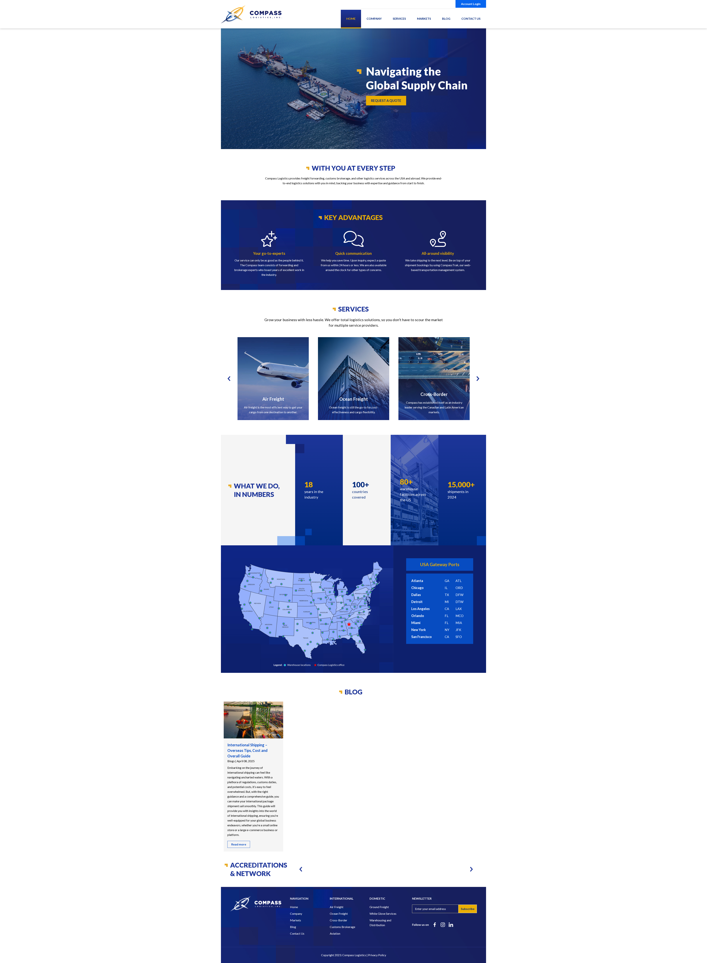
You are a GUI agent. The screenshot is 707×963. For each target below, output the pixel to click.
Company (374, 18)
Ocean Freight (339, 913)
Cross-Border (338, 920)
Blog (446, 18)
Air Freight (336, 907)
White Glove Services (383, 913)
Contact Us (471, 18)
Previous (229, 378)
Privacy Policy (377, 955)
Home (351, 18)
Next (478, 378)
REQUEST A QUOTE (386, 101)
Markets (424, 18)
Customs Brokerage (342, 927)
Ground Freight (379, 907)
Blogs (231, 761)
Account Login (471, 4)
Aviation (335, 933)
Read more (238, 844)
